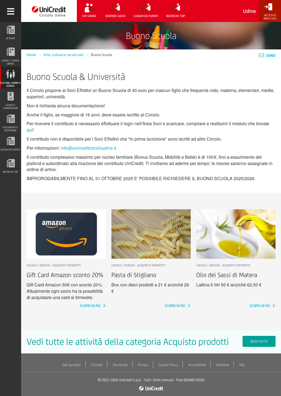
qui (30, 130)
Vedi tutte (259, 341)
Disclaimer (120, 365)
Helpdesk (222, 365)
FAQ (242, 365)
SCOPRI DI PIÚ (90, 306)
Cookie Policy (168, 365)
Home (32, 55)
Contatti (97, 365)
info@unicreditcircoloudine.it (88, 148)
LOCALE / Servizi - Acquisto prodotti (54, 265)
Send (270, 55)
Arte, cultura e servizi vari (64, 55)
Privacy (143, 365)
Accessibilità (197, 365)
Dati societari (71, 365)
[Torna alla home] (49, 11)
